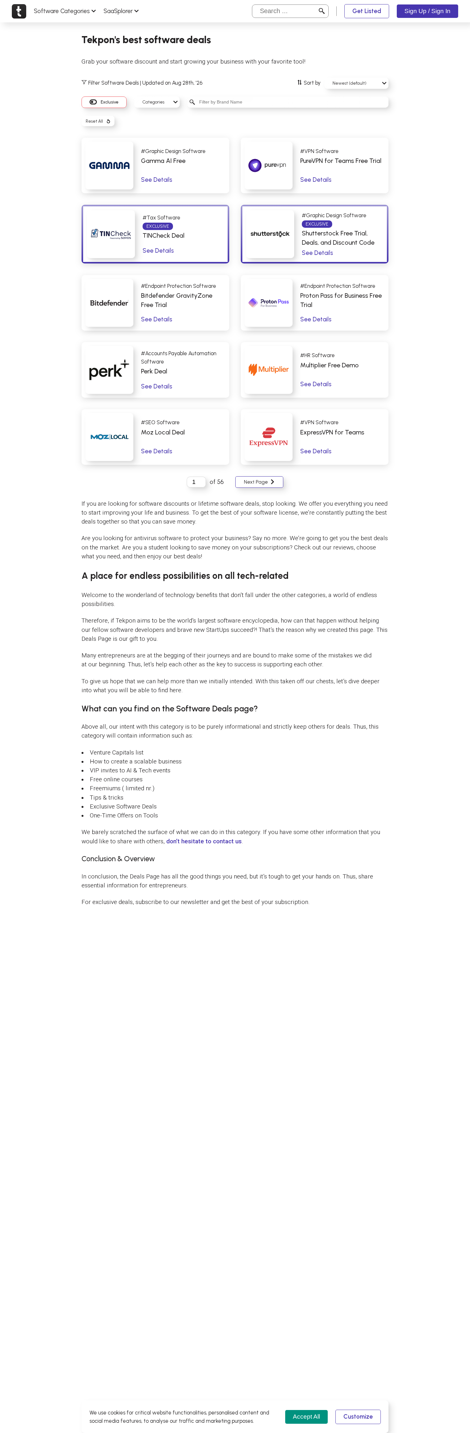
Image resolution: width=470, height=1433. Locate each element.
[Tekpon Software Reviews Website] (19, 11)
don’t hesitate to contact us (204, 841)
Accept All (306, 1416)
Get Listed (366, 11)
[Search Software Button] (322, 11)
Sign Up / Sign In (427, 11)
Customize (358, 1416)
